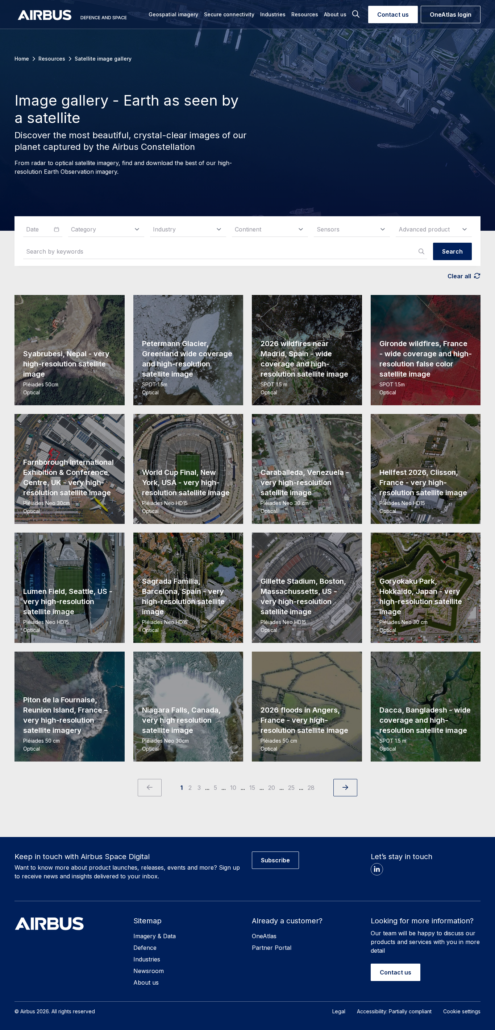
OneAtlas (264, 936)
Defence (145, 947)
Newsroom (148, 970)
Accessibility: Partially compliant (394, 1011)
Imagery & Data (154, 936)
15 (252, 787)
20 (271, 787)
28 (311, 787)
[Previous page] (150, 787)
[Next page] (345, 787)
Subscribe (275, 860)
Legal (338, 1011)
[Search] (358, 14)
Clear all (459, 276)
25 (291, 787)
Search (452, 251)
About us (146, 982)
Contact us (393, 14)
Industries (146, 959)
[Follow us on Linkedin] (377, 869)
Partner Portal (271, 947)
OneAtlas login (450, 14)
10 (233, 787)
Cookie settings (462, 1011)
